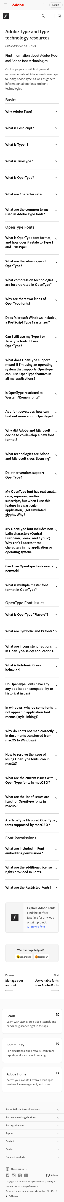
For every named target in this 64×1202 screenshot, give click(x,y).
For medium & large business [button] (21, 1117)
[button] (45, 5)
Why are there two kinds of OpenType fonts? (25, 301)
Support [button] (10, 1133)
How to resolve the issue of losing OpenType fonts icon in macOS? (27, 759)
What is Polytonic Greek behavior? (23, 667)
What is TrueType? (19, 161)
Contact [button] (10, 1141)
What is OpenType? (19, 177)
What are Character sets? (23, 194)
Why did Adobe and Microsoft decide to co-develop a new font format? (29, 435)
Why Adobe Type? (19, 111)
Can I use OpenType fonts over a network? (29, 568)
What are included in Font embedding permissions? (24, 850)
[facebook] (7, 1175)
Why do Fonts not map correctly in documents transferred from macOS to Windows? (29, 735)
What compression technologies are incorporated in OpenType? (29, 282)
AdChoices (13, 1196)
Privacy (50, 1181)
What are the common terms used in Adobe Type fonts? (26, 211)
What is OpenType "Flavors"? (26, 614)
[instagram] (13, 1175)
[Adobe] (18, 5)
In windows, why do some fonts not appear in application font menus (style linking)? (29, 712)
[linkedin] (26, 1175)
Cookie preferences (28, 1186)
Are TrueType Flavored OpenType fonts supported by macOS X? (30, 822)
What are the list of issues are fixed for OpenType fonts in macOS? (27, 801)
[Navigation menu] (5, 5)
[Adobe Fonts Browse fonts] (59, 16)
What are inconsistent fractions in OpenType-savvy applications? (30, 648)
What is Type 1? (16, 144)
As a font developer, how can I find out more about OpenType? (29, 413)
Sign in (55, 4)
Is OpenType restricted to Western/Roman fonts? (24, 395)
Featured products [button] (15, 1157)
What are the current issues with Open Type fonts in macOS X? (29, 780)
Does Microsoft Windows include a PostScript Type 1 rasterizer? (30, 320)
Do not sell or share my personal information (25, 1191)
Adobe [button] (9, 1149)
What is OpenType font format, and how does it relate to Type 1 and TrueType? (29, 242)
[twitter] (20, 1175)
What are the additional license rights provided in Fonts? (28, 869)
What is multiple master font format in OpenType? (26, 587)
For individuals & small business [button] (23, 1109)
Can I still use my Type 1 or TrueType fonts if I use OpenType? (25, 341)
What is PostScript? (19, 128)
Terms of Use (11, 1186)
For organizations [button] (15, 1125)
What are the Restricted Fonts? (28, 887)
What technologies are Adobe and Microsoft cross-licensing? (28, 456)
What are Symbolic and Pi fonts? (29, 631)
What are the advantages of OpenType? (25, 263)
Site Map (51, 1191)
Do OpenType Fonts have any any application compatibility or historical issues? (29, 688)
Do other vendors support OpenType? (24, 475)
